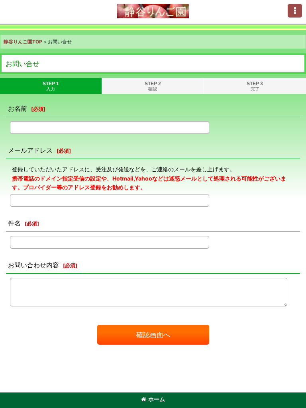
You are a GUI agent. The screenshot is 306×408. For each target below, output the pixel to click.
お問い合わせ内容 (33, 265)
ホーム (156, 399)
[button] (295, 11)
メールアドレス (30, 150)
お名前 (17, 108)
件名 (14, 223)
